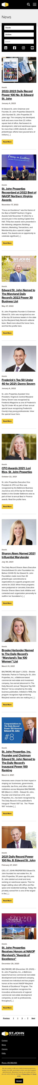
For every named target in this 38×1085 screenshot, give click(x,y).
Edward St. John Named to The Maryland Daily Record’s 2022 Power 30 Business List (18, 295)
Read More (7, 142)
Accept (19, 1081)
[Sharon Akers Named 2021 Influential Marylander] (19, 532)
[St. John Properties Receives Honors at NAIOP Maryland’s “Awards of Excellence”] (19, 926)
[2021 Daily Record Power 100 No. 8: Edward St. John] (19, 837)
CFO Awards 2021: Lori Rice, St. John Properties (17, 470)
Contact (4, 1040)
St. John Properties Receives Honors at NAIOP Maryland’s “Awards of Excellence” (18, 953)
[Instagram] (23, 47)
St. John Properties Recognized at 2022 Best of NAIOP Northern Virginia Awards (19, 194)
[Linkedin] (5, 47)
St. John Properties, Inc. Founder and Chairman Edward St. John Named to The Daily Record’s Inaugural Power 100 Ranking (18, 760)
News (4, 1045)
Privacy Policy (26, 1074)
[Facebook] (14, 47)
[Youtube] (32, 47)
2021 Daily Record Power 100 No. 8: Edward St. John (18, 858)
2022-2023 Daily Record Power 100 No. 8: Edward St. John (17, 95)
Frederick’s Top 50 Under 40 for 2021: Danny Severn (18, 382)
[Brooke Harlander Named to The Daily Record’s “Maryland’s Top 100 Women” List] (19, 629)
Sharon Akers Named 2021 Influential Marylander (18, 555)
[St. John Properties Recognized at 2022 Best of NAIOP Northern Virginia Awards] (19, 167)
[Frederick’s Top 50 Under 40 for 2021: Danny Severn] (19, 359)
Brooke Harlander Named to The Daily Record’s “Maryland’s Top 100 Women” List (18, 655)
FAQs (4, 1053)
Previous (6, 1018)
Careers (4, 1049)
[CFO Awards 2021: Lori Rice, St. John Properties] (19, 447)
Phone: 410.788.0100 (9, 1063)
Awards (4, 87)
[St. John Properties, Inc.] (13, 4)
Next (33, 1018)
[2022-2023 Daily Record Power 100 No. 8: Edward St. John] (19, 70)
